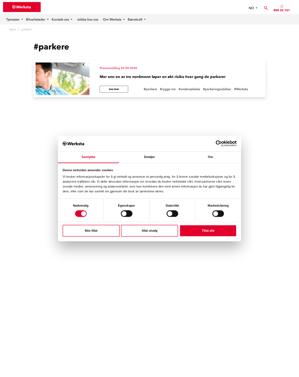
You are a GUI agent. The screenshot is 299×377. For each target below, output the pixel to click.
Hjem (12, 29)
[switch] (126, 213)
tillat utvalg (149, 230)
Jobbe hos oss (87, 19)
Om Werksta (112, 19)
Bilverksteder (36, 19)
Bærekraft (135, 19)
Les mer (114, 89)
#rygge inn (168, 89)
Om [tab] (210, 157)
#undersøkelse (189, 89)
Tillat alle (208, 230)
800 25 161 (282, 10)
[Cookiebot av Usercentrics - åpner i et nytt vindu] (219, 143)
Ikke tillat (91, 230)
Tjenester (13, 19)
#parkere (150, 89)
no (252, 8)
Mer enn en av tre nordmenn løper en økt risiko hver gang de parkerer (163, 77)
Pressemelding (110, 68)
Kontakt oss (61, 19)
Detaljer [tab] (149, 157)
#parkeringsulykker (217, 89)
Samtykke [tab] (89, 157)
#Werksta (241, 89)
